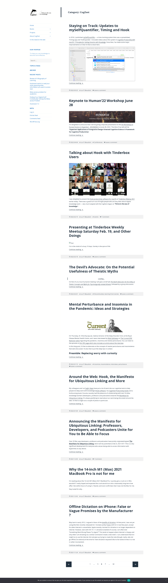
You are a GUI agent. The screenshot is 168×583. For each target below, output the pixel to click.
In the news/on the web (37, 40)
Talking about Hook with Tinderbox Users (99, 154)
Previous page (69, 564)
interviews (114, 364)
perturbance (122, 364)
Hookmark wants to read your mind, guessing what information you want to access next (40, 86)
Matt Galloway (113, 338)
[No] (166, 580)
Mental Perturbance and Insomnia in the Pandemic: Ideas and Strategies (100, 306)
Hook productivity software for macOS (103, 199)
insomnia (97, 364)
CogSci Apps (89, 388)
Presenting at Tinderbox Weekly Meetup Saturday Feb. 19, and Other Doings (100, 231)
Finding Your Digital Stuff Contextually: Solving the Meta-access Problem (40, 99)
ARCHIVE (33, 70)
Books (32, 29)
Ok (129, 580)
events (96, 217)
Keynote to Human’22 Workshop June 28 (101, 102)
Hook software (101, 391)
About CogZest (35, 36)
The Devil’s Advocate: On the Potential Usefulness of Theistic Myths (101, 269)
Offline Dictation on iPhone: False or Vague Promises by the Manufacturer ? (101, 510)
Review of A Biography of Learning (38, 79)
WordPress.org (35, 122)
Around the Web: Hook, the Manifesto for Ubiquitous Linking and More (101, 378)
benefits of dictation (109, 522)
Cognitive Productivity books (119, 391)
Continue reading (76, 83)
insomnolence (105, 364)
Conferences (98, 142)
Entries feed (34, 115)
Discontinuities (99, 294)
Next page (135, 564)
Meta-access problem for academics (38, 93)
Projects (32, 33)
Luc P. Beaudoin (86, 90)
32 (114, 564)
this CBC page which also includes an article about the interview (101, 343)
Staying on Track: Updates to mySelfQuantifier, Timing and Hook (99, 27)
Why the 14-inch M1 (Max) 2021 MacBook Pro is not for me (95, 471)
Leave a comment (100, 90)
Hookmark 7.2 (34, 104)
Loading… (101, 279)
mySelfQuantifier (89, 37)
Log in (32, 112)
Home (32, 25)
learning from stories (112, 294)
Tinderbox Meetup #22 (126, 199)
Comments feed (35, 118)
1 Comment (105, 217)
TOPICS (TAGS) (35, 66)
